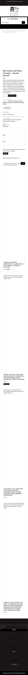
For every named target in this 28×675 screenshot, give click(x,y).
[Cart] (14, 27)
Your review (6, 126)
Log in (14, 651)
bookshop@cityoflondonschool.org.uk (15, 1)
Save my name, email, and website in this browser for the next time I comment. (14, 150)
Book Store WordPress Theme (10, 673)
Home (4, 30)
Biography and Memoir (18, 100)
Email (4, 141)
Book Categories (9, 30)
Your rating (5, 123)
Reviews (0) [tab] (7, 107)
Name (4, 135)
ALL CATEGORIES (12, 19)
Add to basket (12, 95)
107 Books (16, 30)
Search (23, 22)
